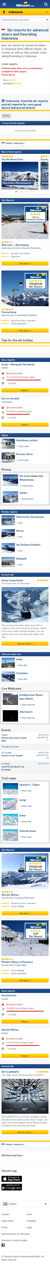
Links (29, 1214)
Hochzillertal (9, 995)
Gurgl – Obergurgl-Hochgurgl (18, 364)
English (12, 1204)
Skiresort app (9, 1171)
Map (6, 115)
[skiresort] (25, 4)
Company (31, 1221)
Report (24, 390)
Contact (5, 1214)
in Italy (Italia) (20, 965)
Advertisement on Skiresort (15, 1234)
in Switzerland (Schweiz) (25, 315)
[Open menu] (4, 4)
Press (4, 1227)
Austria (5, 368)
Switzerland (6, 402)
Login (29, 1227)
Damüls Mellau (10, 1030)
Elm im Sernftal (10, 398)
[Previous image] (4, 175)
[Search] (46, 4)
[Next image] (46, 175)
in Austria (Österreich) (31, 248)
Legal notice (7, 1221)
